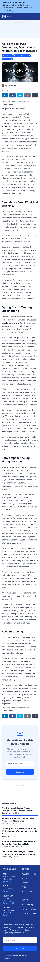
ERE (4, 874)
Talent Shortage (7, 59)
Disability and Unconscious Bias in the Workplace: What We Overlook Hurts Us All (19, 831)
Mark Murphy (7, 857)
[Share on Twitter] (20, 95)
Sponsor (25, 878)
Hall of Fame (27, 891)
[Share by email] (27, 95)
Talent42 (7, 907)
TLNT (5, 886)
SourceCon (8, 895)
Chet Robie (6, 813)
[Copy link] (35, 95)
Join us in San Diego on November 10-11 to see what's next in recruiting (17, 6)
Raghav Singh (7, 836)
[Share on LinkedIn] (5, 95)
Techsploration (7, 104)
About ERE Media (29, 874)
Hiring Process (7, 56)
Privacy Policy (27, 904)
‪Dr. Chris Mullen (8, 846)
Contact (25, 882)
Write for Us (27, 887)
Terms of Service (29, 909)
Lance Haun (12, 85)
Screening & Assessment (22, 56)
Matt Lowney (6, 823)
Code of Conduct (29, 913)
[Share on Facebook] (12, 95)
